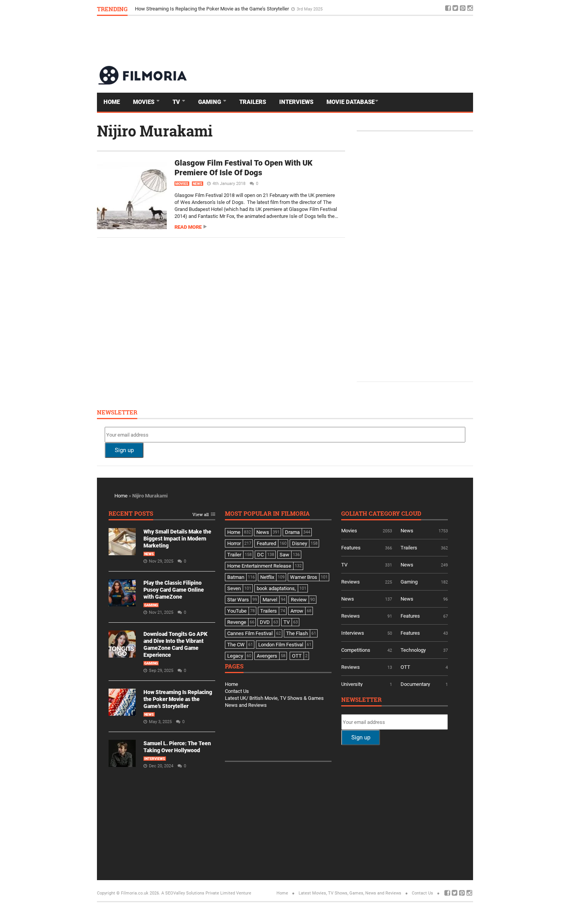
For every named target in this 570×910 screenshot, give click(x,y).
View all (200, 514)
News (197, 184)
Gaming (210, 101)
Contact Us (237, 691)
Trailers (252, 101)
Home (112, 101)
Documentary (415, 684)
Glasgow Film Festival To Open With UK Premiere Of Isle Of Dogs (243, 167)
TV (177, 101)
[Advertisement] (332, 40)
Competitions (355, 650)
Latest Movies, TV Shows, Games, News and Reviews (350, 893)
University (352, 684)
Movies (144, 101)
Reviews (350, 581)
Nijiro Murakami (154, 130)
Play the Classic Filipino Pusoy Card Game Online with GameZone (173, 590)
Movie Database (350, 101)
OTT (405, 667)
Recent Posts (131, 514)
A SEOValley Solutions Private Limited (198, 893)
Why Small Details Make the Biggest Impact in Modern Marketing (177, 538)
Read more (188, 227)
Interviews (296, 101)
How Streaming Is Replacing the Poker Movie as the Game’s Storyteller (212, 9)
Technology (413, 650)
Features (351, 547)
